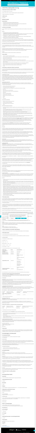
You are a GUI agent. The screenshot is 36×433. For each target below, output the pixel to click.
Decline (18, 218)
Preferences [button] (20, 216)
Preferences (12, 218)
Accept (24, 218)
